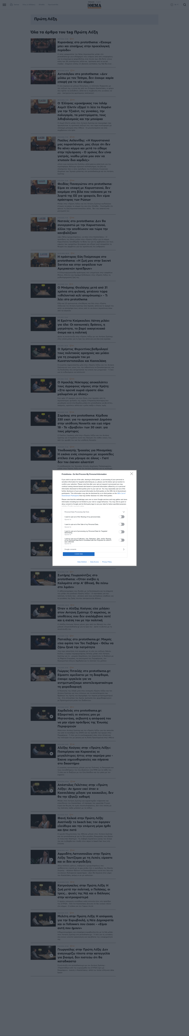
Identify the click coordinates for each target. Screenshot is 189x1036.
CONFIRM (79, 554)
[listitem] (94, 512)
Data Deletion (82, 562)
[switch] (121, 516)
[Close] (132, 474)
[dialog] (94, 518)
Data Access (94, 562)
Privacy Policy (107, 562)
